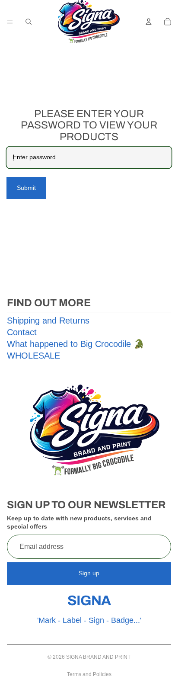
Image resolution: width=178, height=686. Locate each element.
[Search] (28, 21)
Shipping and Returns (48, 320)
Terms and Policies (89, 674)
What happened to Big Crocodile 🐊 (75, 344)
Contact (22, 332)
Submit (26, 187)
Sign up (89, 573)
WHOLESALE (33, 355)
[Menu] (10, 22)
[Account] (148, 21)
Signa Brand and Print (98, 657)
